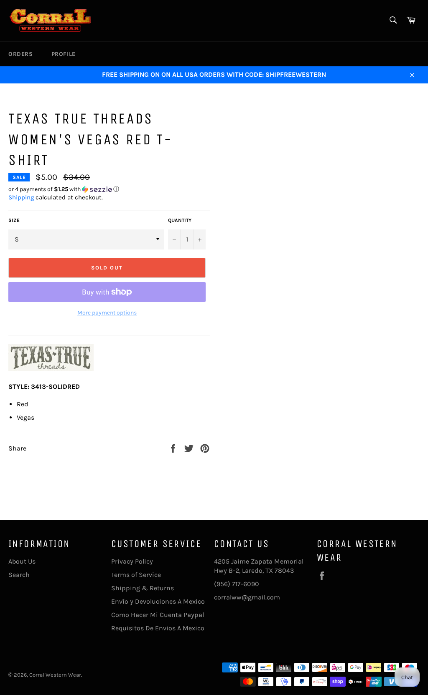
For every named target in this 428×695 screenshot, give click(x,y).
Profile (63, 54)
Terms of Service (136, 575)
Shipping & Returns (142, 588)
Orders (20, 54)
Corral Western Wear (55, 675)
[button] (109, 189)
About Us (22, 561)
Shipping (21, 197)
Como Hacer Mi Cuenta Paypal (157, 615)
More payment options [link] (107, 312)
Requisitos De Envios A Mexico (157, 628)
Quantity (179, 220)
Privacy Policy (132, 561)
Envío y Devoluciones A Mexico (158, 601)
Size (14, 220)
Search (19, 575)
